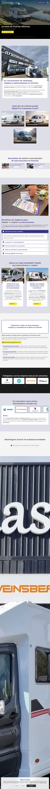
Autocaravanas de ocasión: (11, 346)
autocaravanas (25, 421)
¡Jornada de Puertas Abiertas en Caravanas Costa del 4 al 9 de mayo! (41, 164)
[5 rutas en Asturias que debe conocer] (5, 166)
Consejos (16, 166)
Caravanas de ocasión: (9, 351)
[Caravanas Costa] (11, 3)
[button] (2, 19)
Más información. (43, 782)
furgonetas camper (39, 421)
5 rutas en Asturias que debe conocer (16, 164)
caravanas (31, 421)
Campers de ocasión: (9, 357)
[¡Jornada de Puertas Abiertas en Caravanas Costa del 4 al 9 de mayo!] (30, 166)
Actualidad (41, 166)
